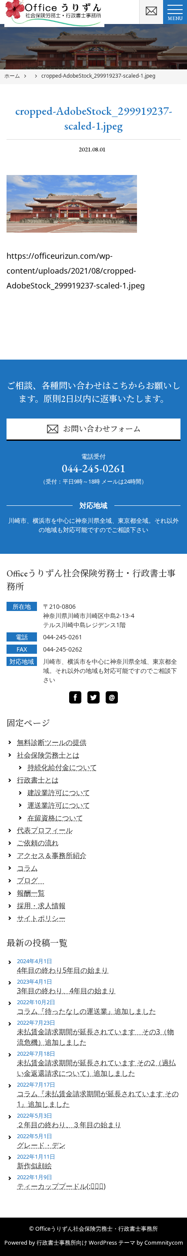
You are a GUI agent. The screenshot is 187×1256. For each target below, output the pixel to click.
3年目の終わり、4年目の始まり (66, 990)
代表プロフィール (45, 830)
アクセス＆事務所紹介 (52, 855)
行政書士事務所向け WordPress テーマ (86, 1242)
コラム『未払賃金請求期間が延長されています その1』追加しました (98, 1099)
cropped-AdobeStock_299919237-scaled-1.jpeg (98, 76)
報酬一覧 (31, 893)
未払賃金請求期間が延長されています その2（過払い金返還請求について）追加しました (96, 1068)
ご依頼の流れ (38, 843)
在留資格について (55, 818)
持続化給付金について (62, 767)
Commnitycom (163, 1242)
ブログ (31, 880)
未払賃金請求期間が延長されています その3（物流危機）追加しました (95, 1037)
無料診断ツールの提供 (52, 742)
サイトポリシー (41, 918)
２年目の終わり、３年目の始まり (69, 1124)
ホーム (12, 76)
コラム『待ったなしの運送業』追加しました (86, 1011)
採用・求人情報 (41, 905)
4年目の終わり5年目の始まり (62, 970)
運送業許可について (58, 805)
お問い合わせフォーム (102, 429)
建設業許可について (58, 792)
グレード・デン (41, 1145)
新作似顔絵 (34, 1165)
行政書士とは (38, 780)
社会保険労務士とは (48, 755)
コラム (27, 868)
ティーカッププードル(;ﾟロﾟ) (61, 1186)
